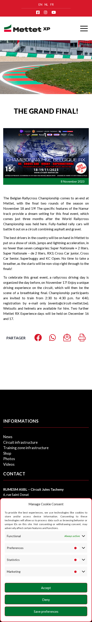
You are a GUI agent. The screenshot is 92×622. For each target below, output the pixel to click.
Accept (46, 588)
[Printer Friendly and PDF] (82, 339)
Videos (9, 464)
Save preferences (46, 611)
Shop (7, 453)
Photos (9, 458)
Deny (46, 600)
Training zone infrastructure (26, 447)
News (7, 436)
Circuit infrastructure (20, 442)
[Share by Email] (67, 339)
